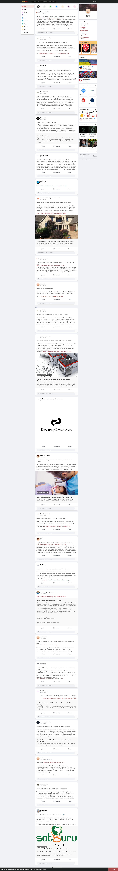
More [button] (95, 159)
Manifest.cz (86, 79)
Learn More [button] (43, 869)
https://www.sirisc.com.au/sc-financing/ (46, 645)
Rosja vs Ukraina (87, 67)
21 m (41, 67)
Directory (84, 159)
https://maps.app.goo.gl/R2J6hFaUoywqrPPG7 (51, 296)
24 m (41, 93)
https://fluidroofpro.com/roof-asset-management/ (49, 678)
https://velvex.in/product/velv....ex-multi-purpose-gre (56, 580)
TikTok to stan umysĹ (85, 148)
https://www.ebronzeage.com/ (44, 72)
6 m (41, 13)
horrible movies (93, 134)
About (80, 159)
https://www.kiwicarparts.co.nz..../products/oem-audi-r (50, 265)
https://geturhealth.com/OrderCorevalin (54, 762)
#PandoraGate (93, 148)
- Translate (44, 13)
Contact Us (91, 159)
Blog (87, 159)
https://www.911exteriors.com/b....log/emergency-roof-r (51, 213)
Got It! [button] (113, 869)
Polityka (82, 134)
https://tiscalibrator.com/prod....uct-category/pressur (50, 18)
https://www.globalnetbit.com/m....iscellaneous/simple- (56, 526)
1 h (40, 182)
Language (95, 156)
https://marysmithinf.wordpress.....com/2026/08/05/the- (57, 351)
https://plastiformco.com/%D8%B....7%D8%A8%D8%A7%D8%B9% (60, 698)
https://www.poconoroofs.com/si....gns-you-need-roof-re (54, 53)
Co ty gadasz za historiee (88, 118)
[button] (44, 1)
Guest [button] (95, 1)
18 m (41, 39)
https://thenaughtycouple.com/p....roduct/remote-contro (51, 544)
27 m (41, 119)
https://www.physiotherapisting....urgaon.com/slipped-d (51, 596)
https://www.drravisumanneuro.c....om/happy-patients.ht (51, 186)
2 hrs (41, 515)
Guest (88, 15)
